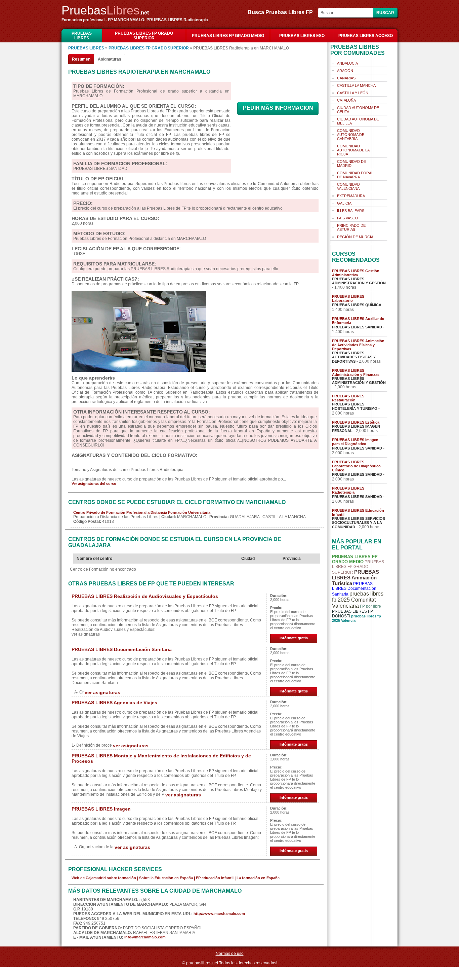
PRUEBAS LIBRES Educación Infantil (358, 512)
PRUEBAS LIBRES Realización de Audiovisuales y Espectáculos (145, 596)
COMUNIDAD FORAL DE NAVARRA (355, 175)
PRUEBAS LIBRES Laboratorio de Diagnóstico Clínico (356, 466)
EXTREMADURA (351, 196)
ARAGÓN (345, 71)
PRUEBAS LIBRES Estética (355, 422)
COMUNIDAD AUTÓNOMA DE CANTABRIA (350, 135)
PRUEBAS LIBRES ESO (302, 35)
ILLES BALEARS (350, 211)
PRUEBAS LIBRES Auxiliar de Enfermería (358, 321)
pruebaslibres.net (202, 963)
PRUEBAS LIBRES (82, 35)
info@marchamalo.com (145, 937)
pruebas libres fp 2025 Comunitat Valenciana (357, 600)
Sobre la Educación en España (166, 878)
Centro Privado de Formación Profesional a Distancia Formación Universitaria (141, 512)
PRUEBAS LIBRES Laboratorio (348, 298)
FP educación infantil (215, 878)
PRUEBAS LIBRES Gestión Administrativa (355, 273)
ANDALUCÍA (347, 63)
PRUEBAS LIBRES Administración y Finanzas (355, 372)
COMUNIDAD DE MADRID (351, 163)
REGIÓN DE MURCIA (355, 237)
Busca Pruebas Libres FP (282, 12)
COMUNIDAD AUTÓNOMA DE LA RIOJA (353, 150)
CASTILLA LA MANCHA (356, 85)
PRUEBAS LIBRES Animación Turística (355, 577)
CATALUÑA (346, 100)
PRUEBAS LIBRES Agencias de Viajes (114, 702)
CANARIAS (346, 78)
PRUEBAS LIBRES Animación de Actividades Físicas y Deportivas (358, 345)
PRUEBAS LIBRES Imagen (101, 809)
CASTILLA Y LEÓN (352, 93)
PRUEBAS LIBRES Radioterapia (348, 490)
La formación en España (258, 878)
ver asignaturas (102, 692)
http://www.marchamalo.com (219, 913)
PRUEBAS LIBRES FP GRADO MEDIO (228, 35)
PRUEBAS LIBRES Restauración (348, 398)
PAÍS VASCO (347, 218)
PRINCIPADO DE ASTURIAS (351, 227)
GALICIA (344, 203)
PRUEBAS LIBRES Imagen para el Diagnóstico (355, 442)
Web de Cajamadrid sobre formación (104, 878)
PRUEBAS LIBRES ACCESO (365, 35)
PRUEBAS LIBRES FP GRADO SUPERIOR (144, 35)
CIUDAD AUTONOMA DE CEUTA (358, 110)
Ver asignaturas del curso (94, 483)
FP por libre (370, 606)
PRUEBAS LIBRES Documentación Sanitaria (122, 649)
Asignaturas (109, 59)
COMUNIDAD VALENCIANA (348, 186)
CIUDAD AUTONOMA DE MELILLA (358, 121)
